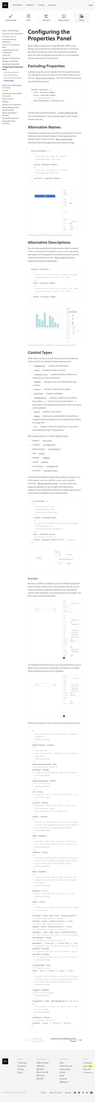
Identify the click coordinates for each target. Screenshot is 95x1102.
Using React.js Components (12, 33)
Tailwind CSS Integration (11, 104)
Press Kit (86, 1069)
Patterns (5, 101)
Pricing (41, 5)
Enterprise (30, 5)
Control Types (9, 81)
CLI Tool (5, 90)
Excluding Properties (11, 72)
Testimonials (17, 5)
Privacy (43, 1092)
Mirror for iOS (42, 1072)
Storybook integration (10, 118)
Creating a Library (9, 36)
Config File (6, 55)
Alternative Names (11, 75)
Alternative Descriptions (13, 78)
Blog (62, 1075)
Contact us (88, 1072)
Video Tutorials (66, 1066)
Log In (20, 1072)
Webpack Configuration (11, 58)
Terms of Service (55, 1092)
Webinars (64, 1082)
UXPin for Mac (42, 1062)
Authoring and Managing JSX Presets (63, 1039)
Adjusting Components (10, 64)
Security (68, 1092)
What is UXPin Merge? (10, 30)
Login (91, 5)
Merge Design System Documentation (10, 108)
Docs (62, 1062)
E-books (63, 1078)
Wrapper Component (10, 61)
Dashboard (46, 20)
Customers (22, 1062)
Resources (52, 5)
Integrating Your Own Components (10, 51)
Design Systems (63, 20)
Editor (29, 20)
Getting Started (10, 20)
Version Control (8, 99)
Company (87, 1062)
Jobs (85, 1066)
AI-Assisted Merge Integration (9, 40)
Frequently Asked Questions (8, 122)
